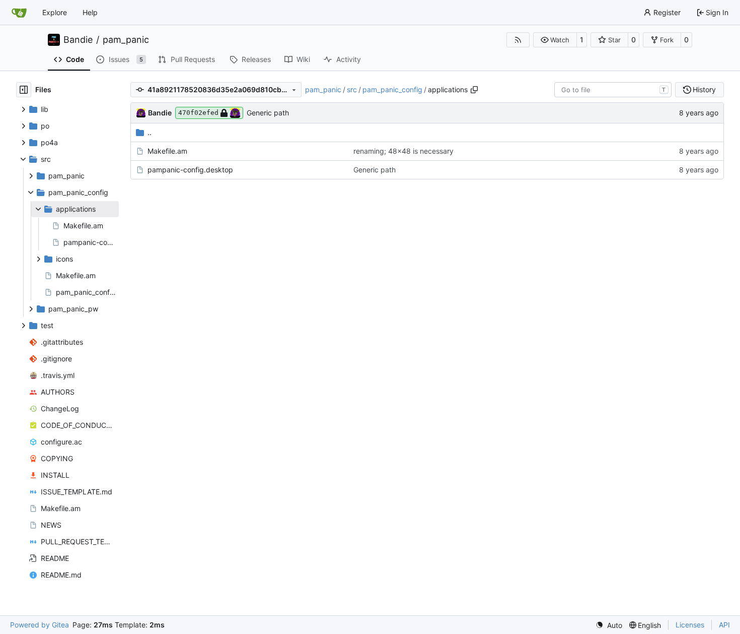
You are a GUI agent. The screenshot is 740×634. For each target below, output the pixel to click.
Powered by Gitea (39, 624)
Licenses (690, 624)
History (704, 89)
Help (90, 12)
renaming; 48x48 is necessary (403, 151)
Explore (54, 12)
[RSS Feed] (518, 39)
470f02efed (198, 112)
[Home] (19, 13)
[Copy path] (474, 89)
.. (149, 132)
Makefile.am (167, 151)
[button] (555, 39)
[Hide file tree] (23, 89)
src (352, 89)
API (724, 624)
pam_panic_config (392, 89)
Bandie (78, 40)
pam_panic (126, 40)
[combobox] (613, 89)
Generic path (268, 112)
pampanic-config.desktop (190, 169)
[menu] (609, 625)
